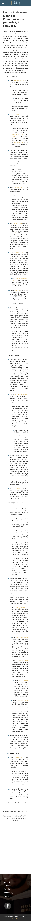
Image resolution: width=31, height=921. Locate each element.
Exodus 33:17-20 (19, 188)
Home (6, 878)
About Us (7, 882)
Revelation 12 (17, 134)
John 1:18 (13, 233)
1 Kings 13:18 (20, 608)
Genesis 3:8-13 (19, 80)
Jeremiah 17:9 (23, 661)
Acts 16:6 (17, 489)
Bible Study (8, 892)
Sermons (7, 885)
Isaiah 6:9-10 (23, 680)
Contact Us (8, 896)
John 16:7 (17, 290)
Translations (9, 889)
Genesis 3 (15, 136)
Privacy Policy (15, 918)
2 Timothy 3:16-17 (21, 394)
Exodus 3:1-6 (17, 223)
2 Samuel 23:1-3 (19, 253)
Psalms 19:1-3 (19, 757)
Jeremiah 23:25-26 (22, 637)
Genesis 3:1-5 (23, 700)
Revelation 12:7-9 (19, 115)
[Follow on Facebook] (7, 906)
